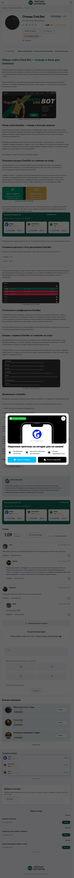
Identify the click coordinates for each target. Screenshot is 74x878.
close (63, 418)
